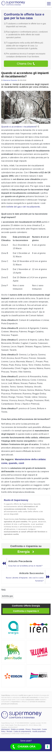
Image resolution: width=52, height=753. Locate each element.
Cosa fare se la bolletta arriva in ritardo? (25, 566)
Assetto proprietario (39, 731)
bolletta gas (7, 596)
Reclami (9, 731)
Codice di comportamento (22, 731)
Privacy (28, 729)
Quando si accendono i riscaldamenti (18, 127)
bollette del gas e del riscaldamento (23, 207)
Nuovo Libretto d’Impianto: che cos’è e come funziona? (25, 579)
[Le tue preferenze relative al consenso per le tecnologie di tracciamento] (47, 746)
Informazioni (5, 729)
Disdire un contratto (17, 729)
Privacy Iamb (36, 729)
